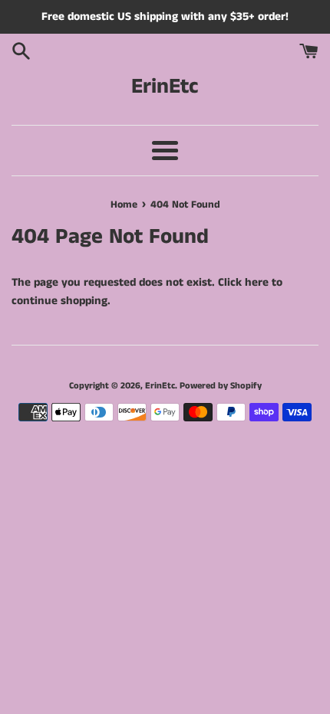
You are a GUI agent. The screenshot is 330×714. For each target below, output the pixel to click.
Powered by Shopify (221, 385)
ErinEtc (165, 87)
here (257, 282)
